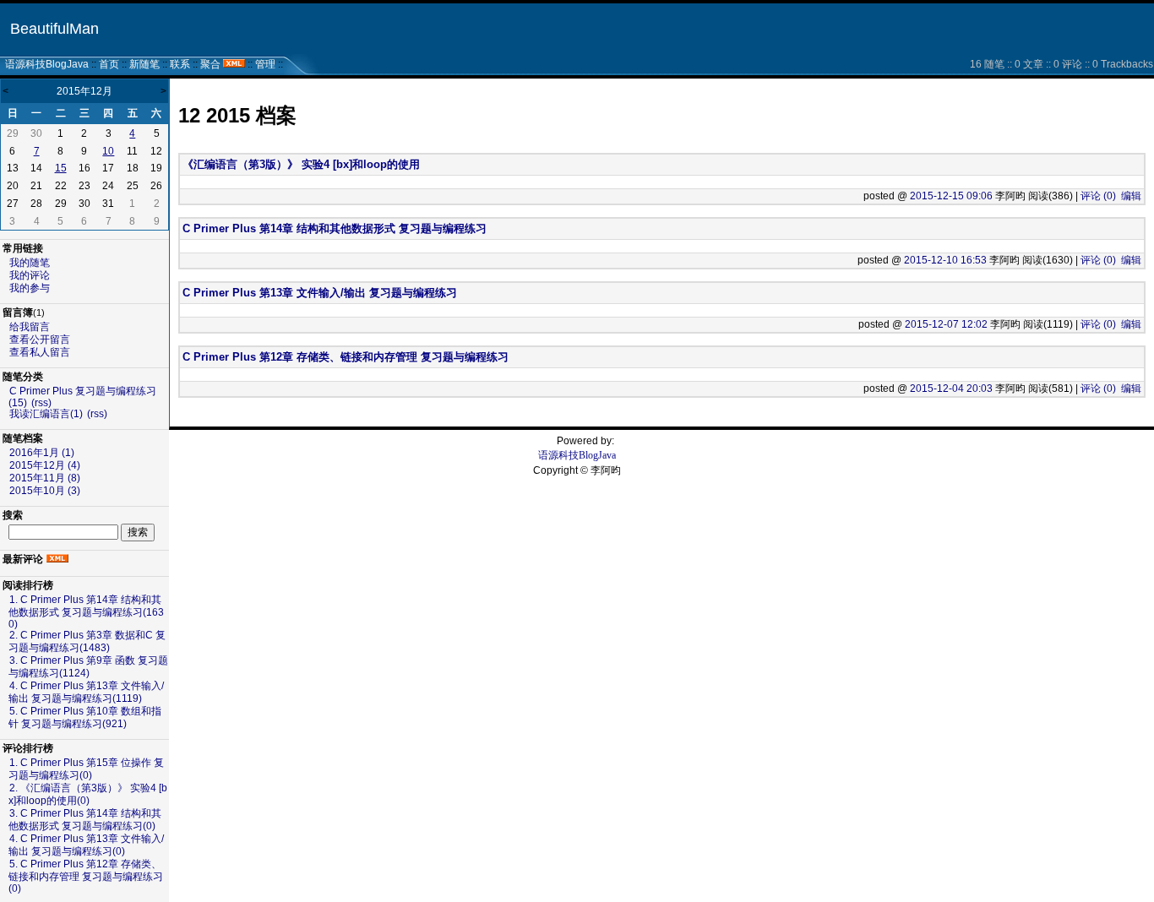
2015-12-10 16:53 (945, 260)
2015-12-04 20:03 (951, 388)
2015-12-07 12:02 (946, 324)
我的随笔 (29, 263)
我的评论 (29, 275)
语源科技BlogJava (47, 64)
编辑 (1131, 196)
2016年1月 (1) (41, 453)
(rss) (41, 403)
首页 (109, 64)
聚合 (210, 64)
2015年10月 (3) (44, 491)
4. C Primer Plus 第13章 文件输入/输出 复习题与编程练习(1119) (86, 692)
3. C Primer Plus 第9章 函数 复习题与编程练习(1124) (88, 666)
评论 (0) (1098, 196)
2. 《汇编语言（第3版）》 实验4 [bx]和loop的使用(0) (87, 794)
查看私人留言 (39, 352)
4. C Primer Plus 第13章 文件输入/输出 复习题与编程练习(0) (86, 845)
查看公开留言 (39, 339)
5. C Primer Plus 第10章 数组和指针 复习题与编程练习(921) (84, 717)
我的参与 (29, 288)
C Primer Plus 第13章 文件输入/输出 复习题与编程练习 (319, 292)
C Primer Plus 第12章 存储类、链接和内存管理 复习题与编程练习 (345, 356)
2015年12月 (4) (44, 465)
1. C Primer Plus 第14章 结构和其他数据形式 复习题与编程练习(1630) (86, 612)
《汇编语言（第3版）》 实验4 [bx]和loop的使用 (301, 164)
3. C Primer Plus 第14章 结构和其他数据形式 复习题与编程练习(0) (84, 819)
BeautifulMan (54, 28)
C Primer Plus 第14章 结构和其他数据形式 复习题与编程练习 (334, 228)
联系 (180, 64)
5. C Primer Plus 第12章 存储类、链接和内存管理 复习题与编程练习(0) (85, 876)
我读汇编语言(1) (46, 414)
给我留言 (29, 327)
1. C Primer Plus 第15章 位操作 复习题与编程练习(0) (86, 769)
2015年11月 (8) (44, 478)
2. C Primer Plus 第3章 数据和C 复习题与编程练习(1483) (87, 641)
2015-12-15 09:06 (951, 196)
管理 (265, 64)
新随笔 (144, 64)
